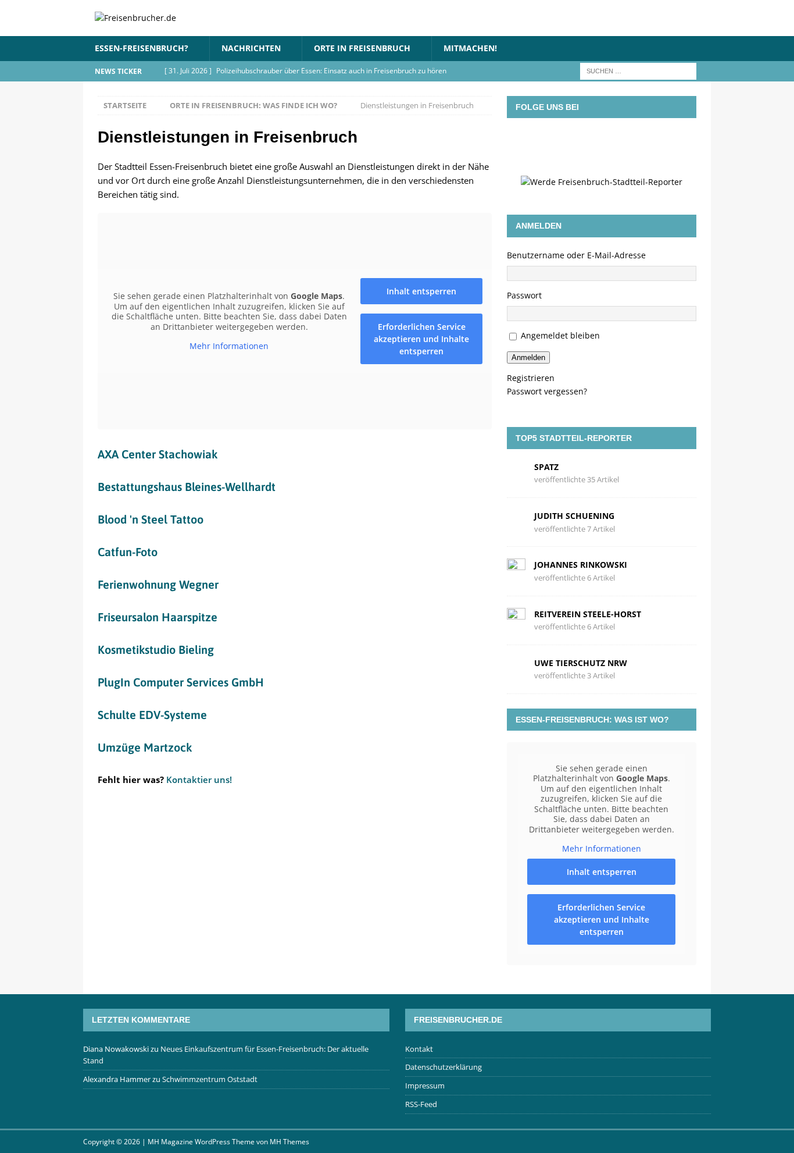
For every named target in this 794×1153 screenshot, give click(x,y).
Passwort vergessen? (547, 391)
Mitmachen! (470, 48)
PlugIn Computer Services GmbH (181, 682)
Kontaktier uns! (199, 779)
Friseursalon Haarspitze (157, 617)
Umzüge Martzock (145, 747)
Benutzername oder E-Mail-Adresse (576, 255)
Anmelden (528, 357)
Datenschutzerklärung (443, 1067)
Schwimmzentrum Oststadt (209, 1079)
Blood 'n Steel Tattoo (150, 519)
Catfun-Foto (128, 551)
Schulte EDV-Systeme (152, 714)
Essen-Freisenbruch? (141, 48)
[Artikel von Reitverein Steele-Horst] (516, 619)
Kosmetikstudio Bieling (156, 649)
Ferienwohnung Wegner (158, 584)
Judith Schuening (574, 515)
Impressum (425, 1085)
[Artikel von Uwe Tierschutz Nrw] (516, 668)
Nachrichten (251, 48)
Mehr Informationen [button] (229, 346)
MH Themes (289, 1142)
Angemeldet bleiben (560, 335)
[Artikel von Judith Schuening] (516, 521)
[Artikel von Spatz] (516, 472)
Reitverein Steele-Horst (587, 614)
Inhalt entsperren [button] (421, 291)
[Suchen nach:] (638, 70)
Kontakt (419, 1049)
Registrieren (531, 377)
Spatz (546, 466)
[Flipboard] (618, 144)
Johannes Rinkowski (580, 564)
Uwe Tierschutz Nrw (580, 662)
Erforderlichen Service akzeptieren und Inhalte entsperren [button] (421, 339)
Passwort (524, 295)
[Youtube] (652, 144)
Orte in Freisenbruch (362, 48)
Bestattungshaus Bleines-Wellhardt (187, 486)
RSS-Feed (421, 1104)
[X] (584, 144)
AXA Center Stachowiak (157, 454)
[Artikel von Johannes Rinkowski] (516, 570)
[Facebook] (551, 144)
